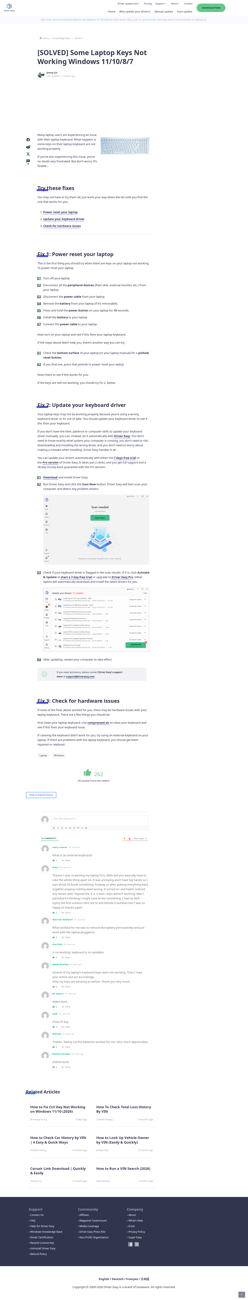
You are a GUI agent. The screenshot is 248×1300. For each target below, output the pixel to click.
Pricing (148, 3)
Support (159, 3)
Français (132, 1279)
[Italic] (58, 828)
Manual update (164, 11)
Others (78, 38)
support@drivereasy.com (80, 676)
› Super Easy (134, 1237)
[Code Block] (82, 828)
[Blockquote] (78, 828)
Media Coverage (89, 1226)
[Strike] (66, 828)
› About (131, 1215)
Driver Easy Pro (122, 577)
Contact (188, 3)
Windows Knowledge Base (46, 1231)
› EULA (131, 1226)
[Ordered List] (70, 828)
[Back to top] (241, 1295)
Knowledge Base (62, 38)
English (104, 1279)
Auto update (184, 11)
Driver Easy (122, 436)
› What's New (135, 1220)
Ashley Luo (36, 1181)
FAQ (32, 1220)
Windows (59, 755)
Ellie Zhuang (103, 1181)
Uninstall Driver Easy (42, 1248)
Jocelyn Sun (102, 1150)
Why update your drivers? (134, 11)
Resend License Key (42, 1242)
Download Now (211, 7)
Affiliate (84, 1215)
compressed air (98, 723)
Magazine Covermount (93, 1220)
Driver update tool (128, 3)
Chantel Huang (104, 1119)
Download (50, 477)
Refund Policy (38, 1254)
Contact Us (37, 1215)
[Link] (86, 828)
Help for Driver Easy (42, 1226)
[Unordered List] (74, 828)
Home (111, 11)
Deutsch (118, 1279)
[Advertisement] (124, 101)
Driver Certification (41, 1237)
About (174, 3)
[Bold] (54, 828)
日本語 (145, 1279)
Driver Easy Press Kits (92, 1231)
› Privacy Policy (136, 1231)
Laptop (43, 755)
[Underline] (62, 828)
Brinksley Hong (38, 1119)
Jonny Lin (52, 72)
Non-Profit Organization (94, 1237)
